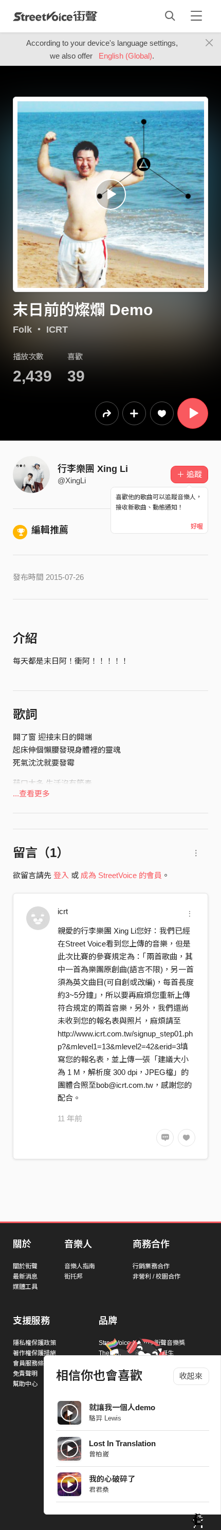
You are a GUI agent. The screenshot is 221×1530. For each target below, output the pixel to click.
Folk (22, 329)
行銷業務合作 (151, 1266)
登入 (61, 875)
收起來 (190, 1376)
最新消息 (25, 1276)
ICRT (57, 329)
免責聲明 (25, 1373)
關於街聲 (25, 1266)
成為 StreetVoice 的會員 (121, 875)
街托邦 (73, 1276)
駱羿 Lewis (105, 1418)
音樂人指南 (79, 1266)
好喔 (197, 526)
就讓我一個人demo (122, 1407)
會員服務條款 (31, 1363)
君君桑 (99, 1489)
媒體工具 (25, 1286)
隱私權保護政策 (34, 1342)
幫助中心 (25, 1384)
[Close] (209, 43)
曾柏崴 (99, 1454)
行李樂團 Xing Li (93, 469)
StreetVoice (55, 16)
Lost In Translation (122, 1443)
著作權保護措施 (34, 1353)
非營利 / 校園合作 (156, 1276)
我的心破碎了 (112, 1478)
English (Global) (125, 55)
